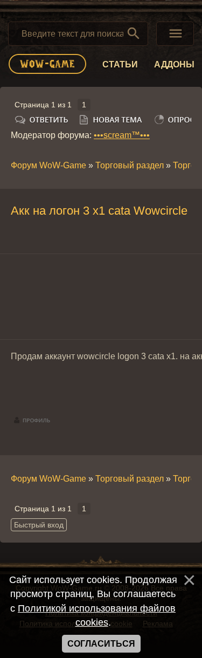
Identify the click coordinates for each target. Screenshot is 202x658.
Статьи (120, 64)
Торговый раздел (129, 165)
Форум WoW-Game (48, 165)
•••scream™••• (122, 135)
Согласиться (101, 643)
